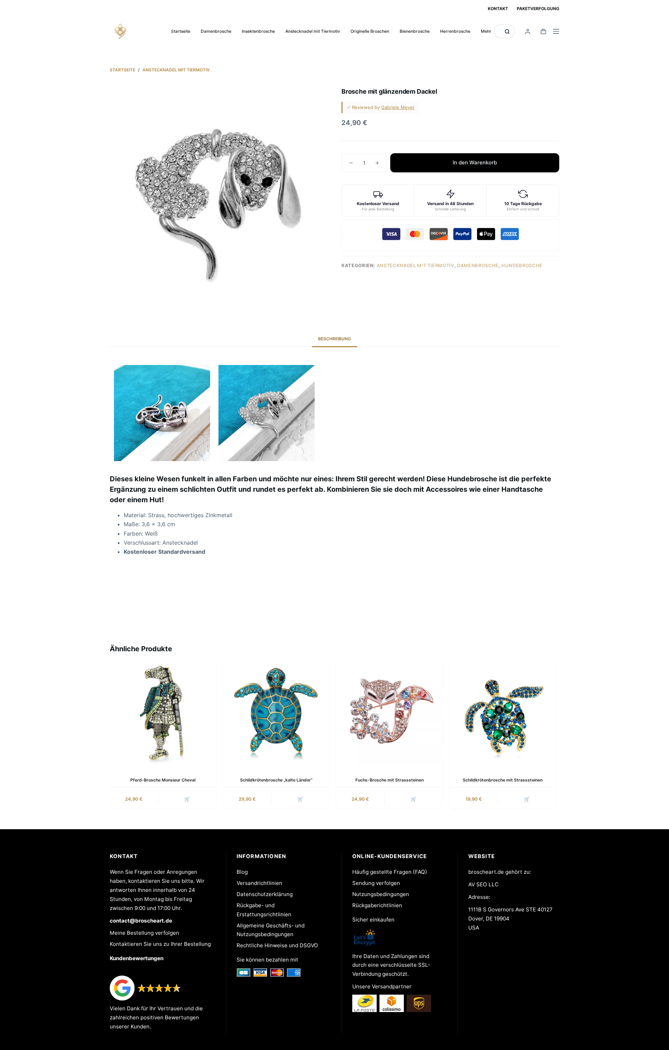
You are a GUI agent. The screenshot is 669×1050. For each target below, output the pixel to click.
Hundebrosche (522, 265)
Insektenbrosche (258, 31)
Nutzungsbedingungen (380, 894)
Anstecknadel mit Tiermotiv (312, 31)
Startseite (180, 31)
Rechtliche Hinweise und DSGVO (277, 945)
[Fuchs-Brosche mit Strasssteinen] (389, 713)
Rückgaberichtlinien (377, 905)
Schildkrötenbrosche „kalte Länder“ (276, 780)
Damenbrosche (216, 31)
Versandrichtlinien (259, 883)
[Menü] (556, 31)
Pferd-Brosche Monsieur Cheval (162, 780)
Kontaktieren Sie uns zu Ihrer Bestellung (160, 944)
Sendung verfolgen (376, 883)
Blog (242, 872)
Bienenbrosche (415, 31)
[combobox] (499, 31)
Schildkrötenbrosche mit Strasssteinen (503, 780)
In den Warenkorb (475, 162)
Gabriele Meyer (398, 107)
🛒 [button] (187, 799)
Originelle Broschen (370, 31)
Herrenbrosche (455, 31)
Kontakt (498, 8)
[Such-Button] (507, 31)
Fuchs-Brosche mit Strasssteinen (389, 780)
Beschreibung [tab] (334, 338)
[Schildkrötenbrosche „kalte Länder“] (276, 713)
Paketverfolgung (538, 8)
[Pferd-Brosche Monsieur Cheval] (163, 713)
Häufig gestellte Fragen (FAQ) (389, 872)
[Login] (527, 31)
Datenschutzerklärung (265, 894)
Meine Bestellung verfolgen (144, 933)
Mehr (486, 31)
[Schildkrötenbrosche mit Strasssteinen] (502, 713)
